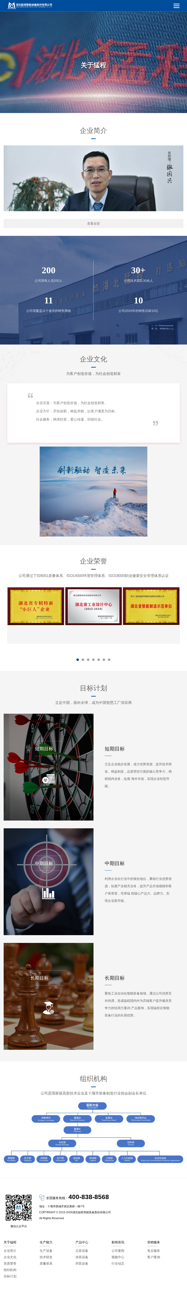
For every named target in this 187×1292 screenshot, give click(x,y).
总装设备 (81, 1251)
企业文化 (10, 1257)
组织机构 (10, 1270)
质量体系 (46, 1263)
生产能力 (46, 1242)
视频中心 (118, 1257)
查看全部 (93, 223)
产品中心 (81, 1242)
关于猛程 (10, 1242)
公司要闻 (118, 1251)
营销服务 (153, 1242)
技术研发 (46, 1257)
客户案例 (153, 1257)
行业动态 (118, 1263)
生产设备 (46, 1251)
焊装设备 (81, 1263)
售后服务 (153, 1251)
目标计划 (10, 1276)
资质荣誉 (10, 1263)
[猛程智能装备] (30, 5)
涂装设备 (81, 1257)
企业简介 (10, 1251)
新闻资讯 (118, 1242)
